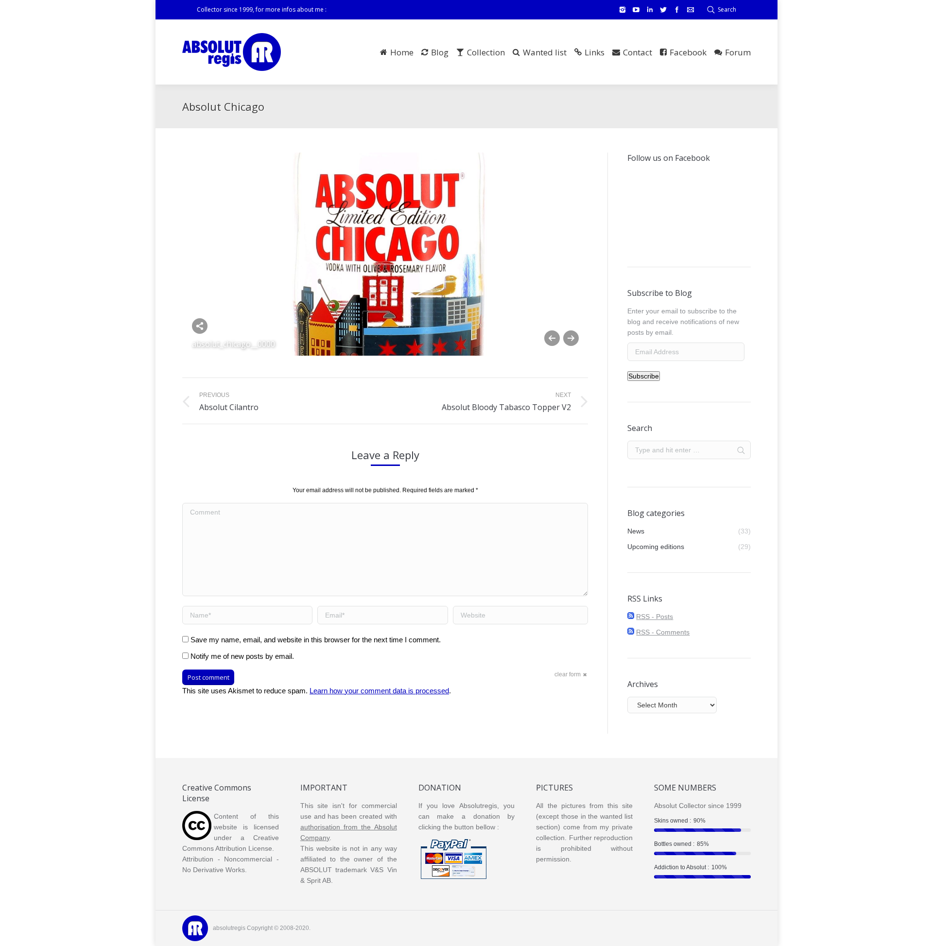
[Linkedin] (650, 10)
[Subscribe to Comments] (630, 632)
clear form (567, 674)
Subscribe (643, 376)
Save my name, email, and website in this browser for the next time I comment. (315, 640)
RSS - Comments (663, 632)
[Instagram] (622, 10)
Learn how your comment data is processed (379, 691)
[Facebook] (677, 10)
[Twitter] (663, 10)
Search (727, 9)
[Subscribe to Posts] (630, 616)
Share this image (199, 326)
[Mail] (690, 10)
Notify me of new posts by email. (242, 656)
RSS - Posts (654, 616)
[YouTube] (636, 10)
